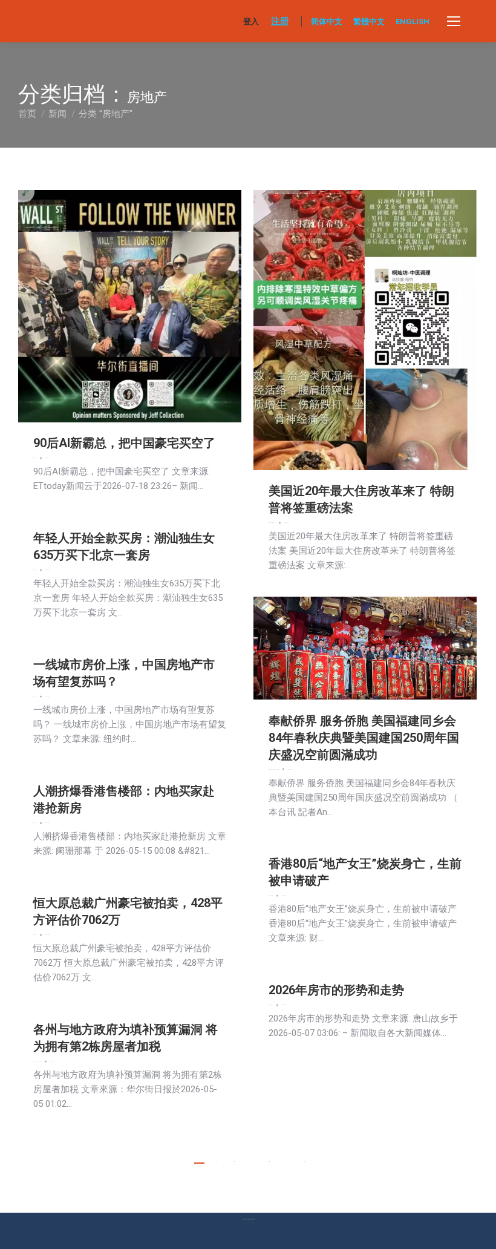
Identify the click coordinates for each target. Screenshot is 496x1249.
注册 (280, 21)
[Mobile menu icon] (454, 21)
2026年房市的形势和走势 (336, 990)
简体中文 (326, 21)
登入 (251, 21)
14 (304, 1161)
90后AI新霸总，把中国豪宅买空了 (124, 443)
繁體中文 (369, 21)
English (412, 21)
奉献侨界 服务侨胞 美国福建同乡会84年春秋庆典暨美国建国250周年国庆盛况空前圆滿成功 (364, 737)
